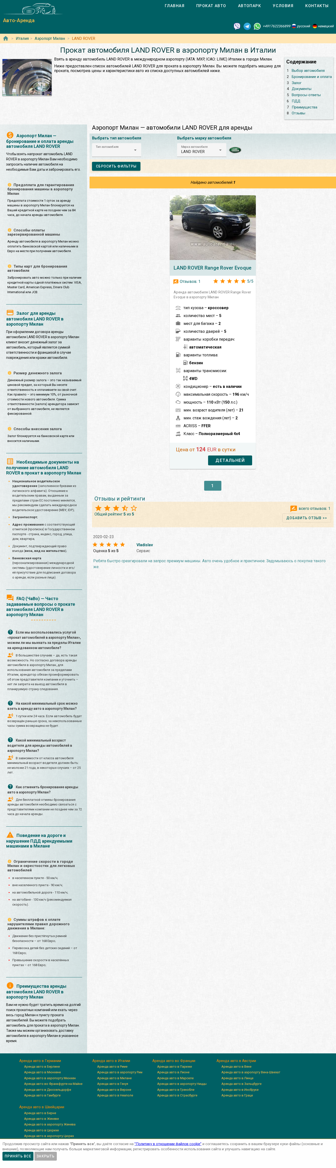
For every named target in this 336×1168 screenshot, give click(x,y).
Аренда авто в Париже (174, 1066)
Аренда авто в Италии (111, 1061)
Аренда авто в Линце (237, 1078)
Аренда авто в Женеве (41, 1119)
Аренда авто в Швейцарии (41, 1107)
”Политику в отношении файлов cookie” (168, 1144)
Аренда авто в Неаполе (115, 1095)
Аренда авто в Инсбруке (240, 1090)
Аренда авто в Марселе (175, 1078)
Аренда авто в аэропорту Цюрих (49, 1136)
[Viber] (237, 26)
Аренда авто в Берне (40, 1113)
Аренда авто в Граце (237, 1095)
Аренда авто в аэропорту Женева (50, 1124)
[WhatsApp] (257, 26)
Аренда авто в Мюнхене (42, 1072)
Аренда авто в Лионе (173, 1072)
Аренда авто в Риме (112, 1066)
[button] (116, 150)
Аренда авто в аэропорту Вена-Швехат (250, 1072)
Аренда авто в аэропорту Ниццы (182, 1084)
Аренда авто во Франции (173, 1061)
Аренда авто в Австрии (236, 1061)
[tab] (174, 6)
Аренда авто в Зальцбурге (241, 1084)
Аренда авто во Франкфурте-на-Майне (53, 1084)
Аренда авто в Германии (40, 1061)
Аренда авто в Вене (236, 1066)
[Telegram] (247, 26)
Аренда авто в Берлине (42, 1066)
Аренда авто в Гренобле (175, 1090)
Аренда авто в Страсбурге (177, 1095)
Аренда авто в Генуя (112, 1084)
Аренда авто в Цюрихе (41, 1130)
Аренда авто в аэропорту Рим (119, 1072)
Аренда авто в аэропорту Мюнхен (50, 1078)
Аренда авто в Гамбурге (42, 1095)
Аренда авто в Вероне (114, 1090)
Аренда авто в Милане (114, 1078)
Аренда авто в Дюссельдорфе (47, 1090)
